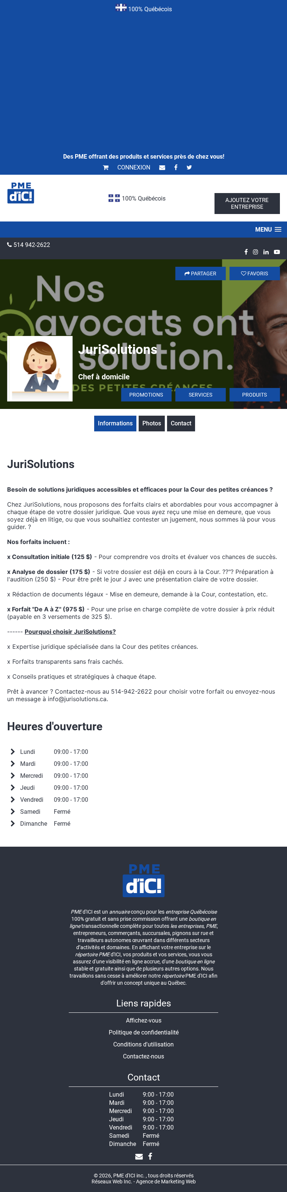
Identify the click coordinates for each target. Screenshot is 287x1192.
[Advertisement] (143, 72)
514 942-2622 (31, 244)
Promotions (146, 395)
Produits (254, 395)
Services (200, 395)
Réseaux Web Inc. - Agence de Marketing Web (144, 1182)
